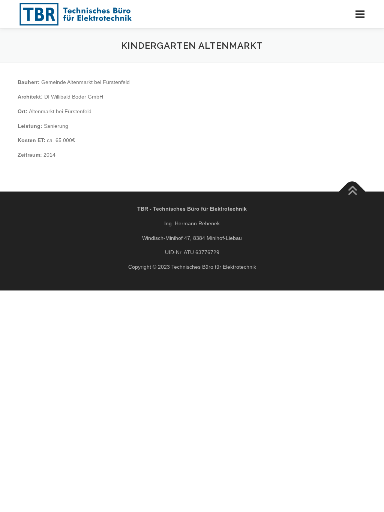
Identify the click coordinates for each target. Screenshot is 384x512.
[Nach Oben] (352, 191)
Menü (359, 14)
